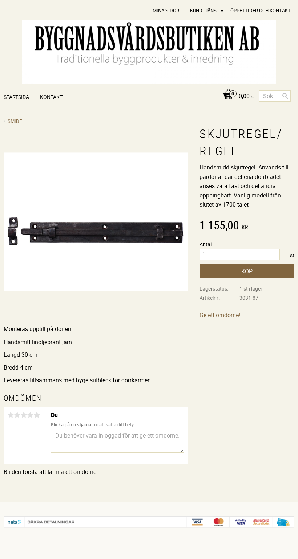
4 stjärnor (30, 415)
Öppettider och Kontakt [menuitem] (260, 10)
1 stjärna (10, 415)
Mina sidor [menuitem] (166, 10)
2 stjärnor (17, 415)
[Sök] (285, 96)
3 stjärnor (23, 415)
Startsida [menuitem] (16, 96)
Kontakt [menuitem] (51, 96)
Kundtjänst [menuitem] (205, 10)
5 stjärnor (36, 415)
